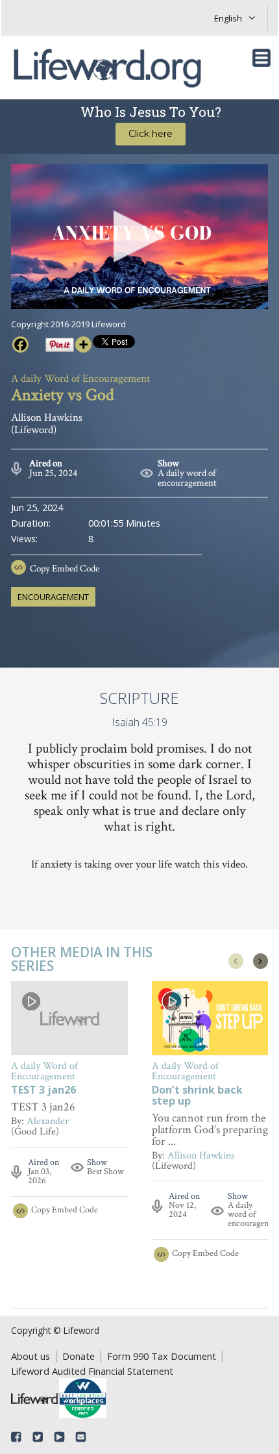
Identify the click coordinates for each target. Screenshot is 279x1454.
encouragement (53, 597)
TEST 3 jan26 (43, 1090)
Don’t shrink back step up (197, 1096)
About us (30, 1355)
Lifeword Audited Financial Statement (92, 1370)
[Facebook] (20, 344)
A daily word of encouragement (187, 478)
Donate (78, 1355)
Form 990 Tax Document (161, 1355)
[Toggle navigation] (261, 57)
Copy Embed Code (64, 568)
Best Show (105, 1171)
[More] (83, 344)
